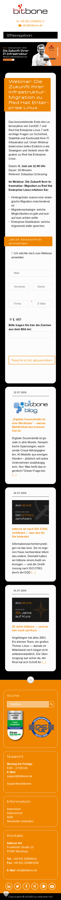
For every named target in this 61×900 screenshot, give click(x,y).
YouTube (52, 886)
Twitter (17, 886)
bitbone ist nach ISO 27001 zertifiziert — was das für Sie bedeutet (30, 532)
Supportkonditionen (19, 783)
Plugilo (43, 886)
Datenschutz (15, 813)
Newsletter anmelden (20, 821)
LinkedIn (8, 886)
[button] (6, 894)
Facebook (26, 886)
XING (34, 886)
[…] (14, 474)
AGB (10, 817)
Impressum (14, 809)
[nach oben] (30, 679)
